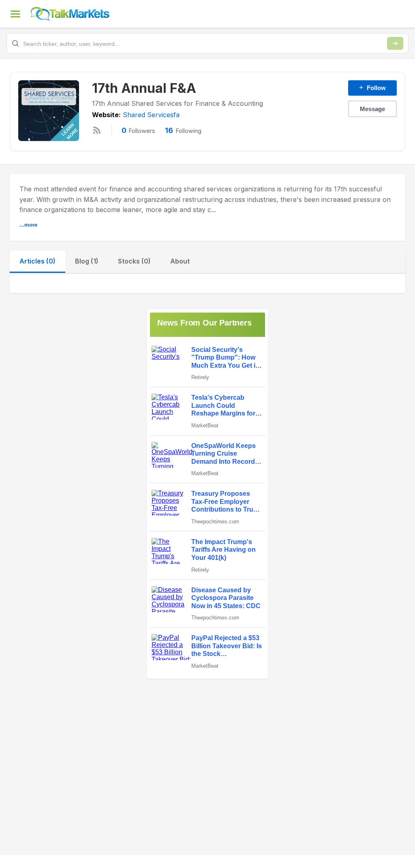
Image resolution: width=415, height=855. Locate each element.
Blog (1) (86, 261)
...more (28, 225)
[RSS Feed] (97, 130)
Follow (372, 88)
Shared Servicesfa (151, 115)
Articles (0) (37, 261)
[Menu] (15, 14)
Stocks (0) (134, 261)
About (180, 261)
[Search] (395, 43)
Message (372, 108)
